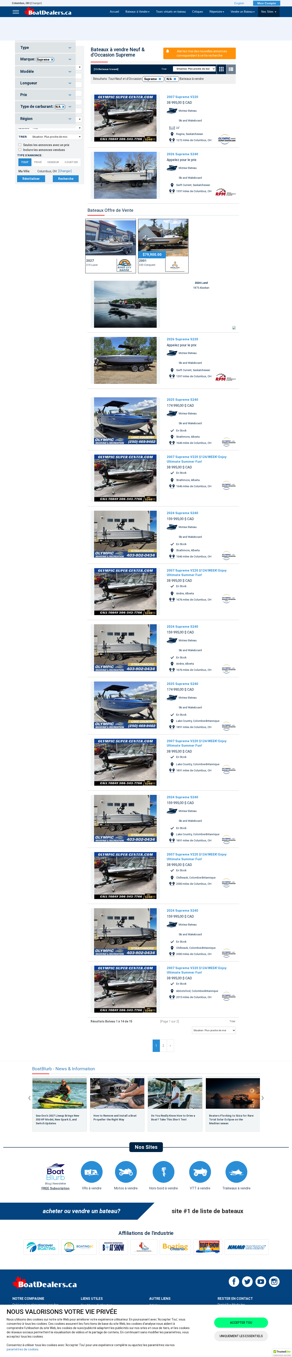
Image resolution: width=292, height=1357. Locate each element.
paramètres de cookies (22, 1349)
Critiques (197, 11)
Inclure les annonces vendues (43, 150)
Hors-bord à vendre (163, 1188)
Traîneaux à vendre (236, 1188)
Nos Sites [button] (267, 11)
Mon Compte (266, 3)
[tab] (45, 47)
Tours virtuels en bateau (171, 11)
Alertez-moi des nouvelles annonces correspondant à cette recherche (202, 53)
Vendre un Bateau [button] (242, 11)
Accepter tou (241, 1322)
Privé (38, 162)
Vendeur (53, 162)
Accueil (114, 11)
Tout (25, 162)
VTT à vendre (200, 1188)
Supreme (43, 59)
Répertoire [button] (215, 11)
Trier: (22, 136)
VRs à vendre (92, 1188)
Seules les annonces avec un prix (45, 145)
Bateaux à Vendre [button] (136, 11)
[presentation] (29, 1097)
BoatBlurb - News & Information (63, 1068)
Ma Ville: (24, 171)
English (239, 3)
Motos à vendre (126, 1188)
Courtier (71, 162)
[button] (282, 1353)
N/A (57, 106)
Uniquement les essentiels (241, 1336)
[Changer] (27, 3)
